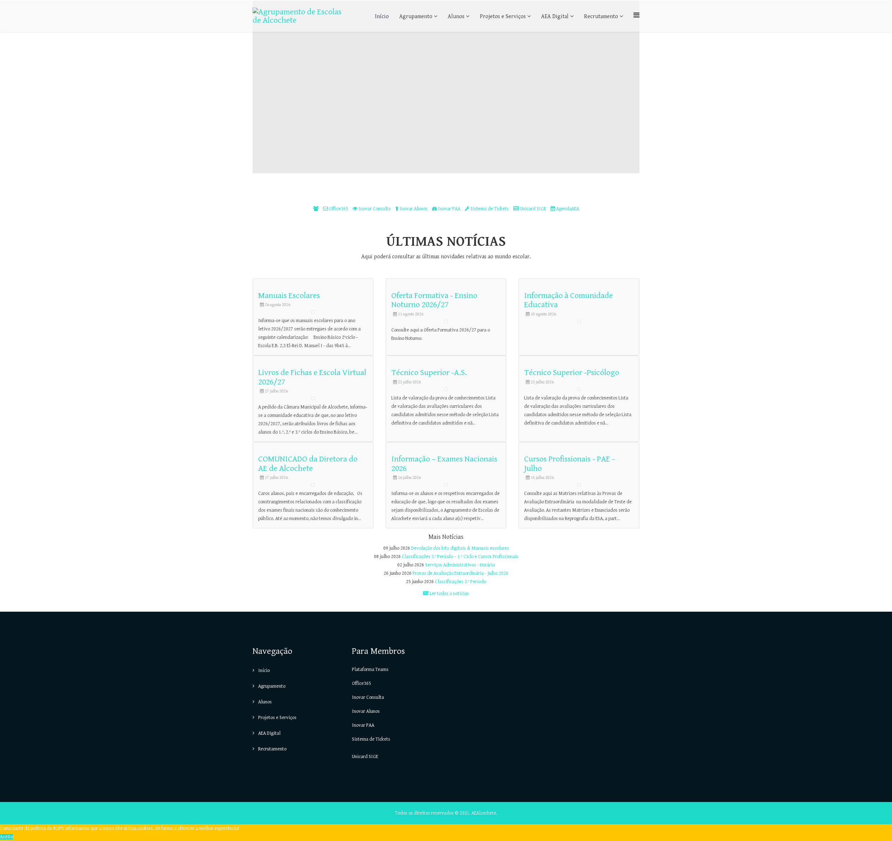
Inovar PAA (449, 209)
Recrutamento (601, 16)
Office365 (338, 209)
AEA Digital (555, 16)
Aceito (6, 837)
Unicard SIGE (533, 209)
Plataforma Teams (370, 669)
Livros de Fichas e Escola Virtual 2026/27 (312, 377)
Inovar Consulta (374, 209)
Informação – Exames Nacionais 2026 (444, 463)
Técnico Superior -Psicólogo (571, 372)
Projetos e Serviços (503, 16)
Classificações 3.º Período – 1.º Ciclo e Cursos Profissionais (460, 556)
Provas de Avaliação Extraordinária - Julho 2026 (460, 573)
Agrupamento (415, 16)
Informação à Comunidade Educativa (568, 300)
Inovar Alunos (414, 209)
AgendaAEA (567, 209)
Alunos (456, 16)
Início (382, 16)
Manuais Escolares (289, 295)
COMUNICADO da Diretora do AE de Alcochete (307, 463)
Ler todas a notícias (449, 593)
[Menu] (636, 15)
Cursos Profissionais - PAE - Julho (569, 463)
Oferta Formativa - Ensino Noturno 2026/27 (434, 300)
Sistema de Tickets (489, 209)
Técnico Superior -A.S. (429, 372)
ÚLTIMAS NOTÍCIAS (446, 242)
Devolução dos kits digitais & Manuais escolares (460, 548)
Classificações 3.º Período (460, 581)
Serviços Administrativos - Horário (460, 565)
